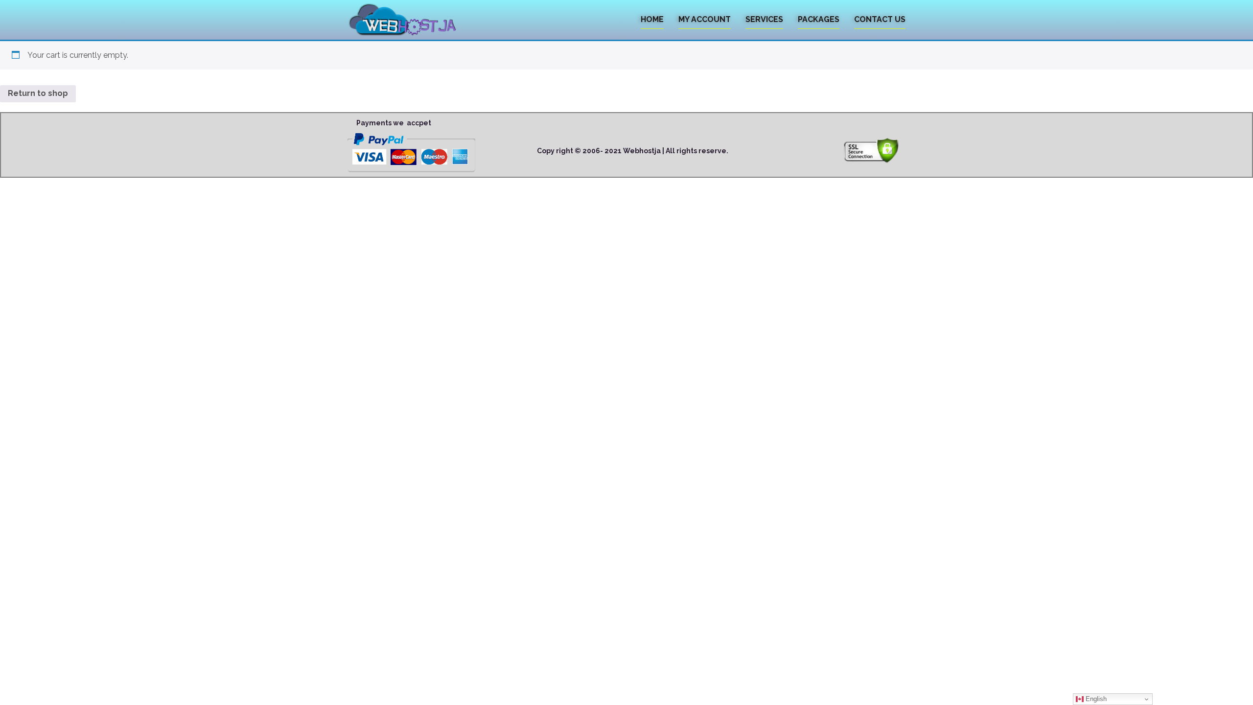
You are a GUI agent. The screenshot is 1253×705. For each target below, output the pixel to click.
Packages (818, 19)
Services (764, 19)
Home (652, 19)
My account (704, 19)
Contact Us (879, 19)
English (1095, 699)
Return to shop (38, 93)
